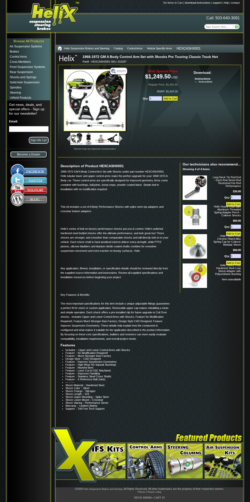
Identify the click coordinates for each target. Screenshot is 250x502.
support (217, 2)
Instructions (205, 81)
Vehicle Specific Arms (159, 48)
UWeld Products (20, 97)
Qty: (146, 98)
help (226, 2)
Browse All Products (28, 41)
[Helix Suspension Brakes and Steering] (60, 49)
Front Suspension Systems (27, 67)
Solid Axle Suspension (25, 82)
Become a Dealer (28, 154)
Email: (13, 121)
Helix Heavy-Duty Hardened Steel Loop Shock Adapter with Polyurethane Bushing (228, 269)
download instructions (197, 2)
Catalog (118, 48)
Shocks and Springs (23, 77)
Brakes (14, 51)
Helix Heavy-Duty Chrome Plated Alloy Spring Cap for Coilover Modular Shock (227, 240)
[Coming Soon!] (29, 191)
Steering (15, 92)
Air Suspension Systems (26, 46)
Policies (142, 492)
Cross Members (20, 62)
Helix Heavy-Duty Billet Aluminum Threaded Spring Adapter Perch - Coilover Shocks (227, 211)
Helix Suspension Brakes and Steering (86, 48)
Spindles (15, 87)
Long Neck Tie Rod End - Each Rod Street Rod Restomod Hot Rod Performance (227, 181)
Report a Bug (154, 492)
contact (235, 2)
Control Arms (18, 56)
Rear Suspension (21, 72)
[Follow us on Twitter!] (29, 180)
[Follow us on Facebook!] (29, 169)
